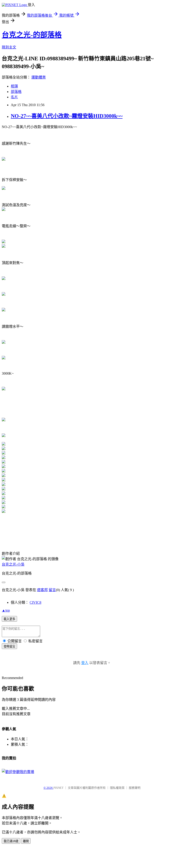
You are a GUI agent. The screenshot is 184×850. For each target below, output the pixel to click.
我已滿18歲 (11, 841)
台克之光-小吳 (13, 564)
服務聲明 (134, 787)
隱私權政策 (117, 787)
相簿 (14, 86)
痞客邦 (42, 590)
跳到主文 (9, 47)
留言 (52, 590)
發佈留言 (9, 646)
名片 (14, 97)
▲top (6, 610)
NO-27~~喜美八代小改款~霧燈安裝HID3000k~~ (67, 116)
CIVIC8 (35, 602)
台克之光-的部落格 (32, 35)
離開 (26, 841)
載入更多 (9, 619)
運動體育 (38, 77)
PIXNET (58, 787)
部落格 (16, 92)
